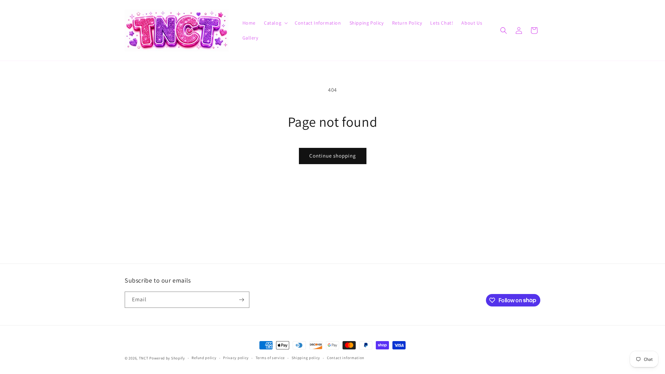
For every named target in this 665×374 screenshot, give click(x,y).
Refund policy (204, 357)
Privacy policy (236, 357)
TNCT (144, 358)
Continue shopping (332, 155)
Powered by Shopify (167, 358)
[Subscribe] (241, 300)
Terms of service (270, 357)
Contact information (345, 357)
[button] (275, 23)
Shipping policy (306, 357)
